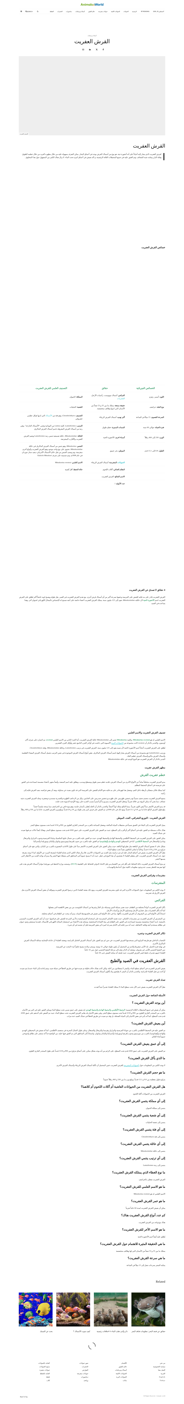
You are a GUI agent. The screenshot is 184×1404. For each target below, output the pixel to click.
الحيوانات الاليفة (115, 11)
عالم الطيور (91, 11)
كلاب (48, 1380)
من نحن (162, 1363)
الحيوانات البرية (117, 743)
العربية (163, 1373)
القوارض (85, 1370)
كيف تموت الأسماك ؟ (44, 21)
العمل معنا (161, 1370)
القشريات (121, 398)
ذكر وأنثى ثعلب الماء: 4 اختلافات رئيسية (87, 21)
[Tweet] (97, 50)
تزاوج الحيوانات (44, 1367)
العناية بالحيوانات (44, 1363)
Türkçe (162, 1380)
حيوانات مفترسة (103, 11)
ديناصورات (69, 11)
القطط (52, 11)
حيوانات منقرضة (82, 1373)
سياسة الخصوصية (159, 1367)
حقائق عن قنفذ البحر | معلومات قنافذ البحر (136, 21)
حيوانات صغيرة (45, 1370)
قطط (48, 1377)
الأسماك (49, 416)
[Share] (103, 50)
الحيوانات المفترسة (131, 1065)
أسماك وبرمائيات (80, 11)
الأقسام (124, 1363)
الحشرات (59, 11)
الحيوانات (126, 11)
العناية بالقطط (45, 1373)
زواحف (86, 1380)
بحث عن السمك (46, 1331)
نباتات (125, 1380)
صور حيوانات (83, 1363)
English (162, 1377)
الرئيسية (134, 11)
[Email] (83, 50)
